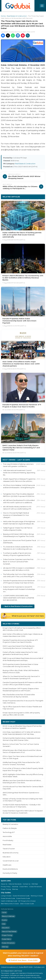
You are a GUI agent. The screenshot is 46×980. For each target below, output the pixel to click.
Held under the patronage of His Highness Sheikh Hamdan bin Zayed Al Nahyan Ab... (19, 522)
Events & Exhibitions (10, 869)
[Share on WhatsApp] (13, 35)
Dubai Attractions (35, 886)
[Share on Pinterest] (23, 35)
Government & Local (10, 861)
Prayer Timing (6, 889)
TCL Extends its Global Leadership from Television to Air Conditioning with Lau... (18, 548)
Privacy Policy (6, 886)
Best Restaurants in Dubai (10, 903)
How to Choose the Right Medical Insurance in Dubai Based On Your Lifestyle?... (16, 515)
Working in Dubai (37, 896)
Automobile (7, 836)
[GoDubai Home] (17, 5)
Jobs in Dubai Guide (27, 903)
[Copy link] (28, 35)
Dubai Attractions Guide (21, 896)
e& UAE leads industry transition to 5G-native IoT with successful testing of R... (17, 508)
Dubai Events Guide (23, 898)
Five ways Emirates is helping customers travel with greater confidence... (18, 465)
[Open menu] (42, 6)
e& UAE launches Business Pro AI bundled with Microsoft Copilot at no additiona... (19, 501)
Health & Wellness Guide (9, 901)
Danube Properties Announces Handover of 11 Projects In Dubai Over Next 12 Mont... (19, 582)
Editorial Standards (15, 884)
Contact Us (26, 884)
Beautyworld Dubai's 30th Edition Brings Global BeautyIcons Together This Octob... (19, 535)
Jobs (3, 924)
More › (40, 624)
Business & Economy (10, 853)
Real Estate (7, 844)
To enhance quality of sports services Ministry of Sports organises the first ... (17, 554)
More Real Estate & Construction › (28, 199)
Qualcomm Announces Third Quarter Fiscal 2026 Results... (19, 541)
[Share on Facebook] (3, 35)
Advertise (15, 886)
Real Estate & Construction (17, 16)
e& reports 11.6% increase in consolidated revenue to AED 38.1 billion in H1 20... (18, 569)
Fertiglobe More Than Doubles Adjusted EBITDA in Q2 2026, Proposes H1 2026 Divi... (19, 495)
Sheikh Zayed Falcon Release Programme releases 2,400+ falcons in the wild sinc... (19, 480)
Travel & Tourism (9, 849)
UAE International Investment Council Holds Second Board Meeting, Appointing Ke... (19, 472)
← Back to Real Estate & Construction (18, 606)
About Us (4, 884)
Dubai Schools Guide (8, 898)
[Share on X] (8, 35)
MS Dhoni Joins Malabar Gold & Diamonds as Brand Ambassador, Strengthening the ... (19, 487)
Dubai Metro (23, 886)
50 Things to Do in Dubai (27, 901)
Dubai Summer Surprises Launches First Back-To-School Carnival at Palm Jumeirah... (18, 561)
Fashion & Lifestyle (10, 828)
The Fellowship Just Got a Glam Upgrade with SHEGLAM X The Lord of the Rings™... (19, 575)
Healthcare (7, 865)
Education (6, 857)
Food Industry (8, 840)
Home (3, 16)
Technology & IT (9, 832)
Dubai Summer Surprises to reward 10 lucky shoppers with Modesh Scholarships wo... (19, 589)
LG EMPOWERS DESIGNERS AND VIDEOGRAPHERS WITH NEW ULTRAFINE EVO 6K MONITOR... (18, 598)
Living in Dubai (6, 896)
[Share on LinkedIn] (18, 35)
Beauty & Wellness (8, 916)
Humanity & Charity (10, 873)
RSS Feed (35, 884)
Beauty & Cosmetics (10, 824)
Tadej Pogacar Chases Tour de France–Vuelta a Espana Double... (18, 529)
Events (4, 920)
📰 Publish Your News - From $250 (23, 960)
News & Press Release (9, 931)
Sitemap (15, 889)
